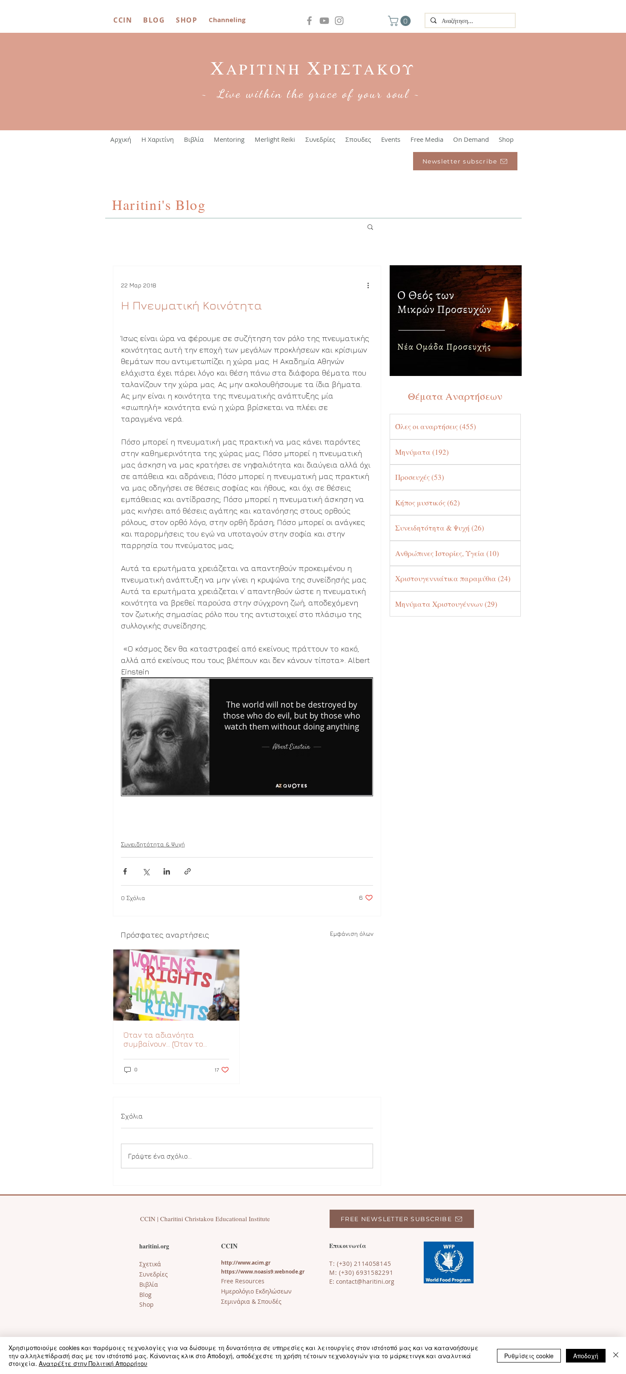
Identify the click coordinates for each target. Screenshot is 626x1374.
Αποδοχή (585, 1355)
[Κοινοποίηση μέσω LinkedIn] (167, 871)
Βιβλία (148, 1284)
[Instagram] (339, 20)
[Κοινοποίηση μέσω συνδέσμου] (188, 871)
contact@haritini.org (365, 1281)
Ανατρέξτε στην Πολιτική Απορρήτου (93, 1363)
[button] (400, 21)
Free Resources (242, 1281)
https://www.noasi (244, 1271)
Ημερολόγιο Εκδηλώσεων (256, 1291)
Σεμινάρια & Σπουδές (251, 1301)
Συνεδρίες (153, 1274)
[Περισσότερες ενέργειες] (368, 285)
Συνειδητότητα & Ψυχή (153, 844)
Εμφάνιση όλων (351, 933)
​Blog (145, 1295)
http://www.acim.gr (245, 1262)
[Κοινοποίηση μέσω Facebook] (125, 871)
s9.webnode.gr (286, 1271)
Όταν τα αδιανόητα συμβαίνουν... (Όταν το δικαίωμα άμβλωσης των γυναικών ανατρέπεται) (168, 1039)
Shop (146, 1304)
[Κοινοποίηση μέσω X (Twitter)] (146, 871)
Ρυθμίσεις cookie (529, 1355)
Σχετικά (150, 1264)
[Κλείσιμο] (616, 1355)
